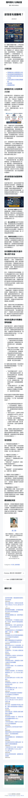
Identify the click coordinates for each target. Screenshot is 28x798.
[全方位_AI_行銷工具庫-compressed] (14, 118)
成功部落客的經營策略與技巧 (15, 74)
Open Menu (15, 5)
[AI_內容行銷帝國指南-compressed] (14, 33)
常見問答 (9, 83)
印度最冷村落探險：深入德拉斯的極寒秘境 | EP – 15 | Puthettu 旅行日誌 (14, 672)
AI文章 (12, 564)
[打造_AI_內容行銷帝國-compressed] (14, 202)
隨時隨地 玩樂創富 (14, 2)
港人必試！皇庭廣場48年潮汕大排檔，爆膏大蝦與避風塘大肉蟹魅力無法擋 (14, 706)
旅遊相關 (17, 564)
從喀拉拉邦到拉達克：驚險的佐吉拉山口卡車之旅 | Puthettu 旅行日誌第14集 (14, 699)
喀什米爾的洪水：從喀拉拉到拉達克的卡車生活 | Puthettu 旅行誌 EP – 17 (14, 604)
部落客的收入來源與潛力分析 (15, 72)
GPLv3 (22, 795)
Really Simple (12, 795)
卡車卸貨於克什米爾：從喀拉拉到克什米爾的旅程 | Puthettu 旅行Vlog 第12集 (14, 749)
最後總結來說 (11, 85)
